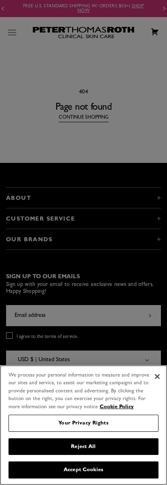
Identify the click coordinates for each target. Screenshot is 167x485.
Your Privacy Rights (83, 423)
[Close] (157, 376)
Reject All (83, 446)
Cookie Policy (117, 406)
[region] (83, 425)
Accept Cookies (83, 469)
